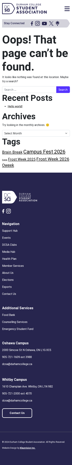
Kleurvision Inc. (27, 448)
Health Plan (9, 258)
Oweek (8, 165)
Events (4, 160)
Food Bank (8, 315)
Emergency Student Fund (17, 329)
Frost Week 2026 (52, 159)
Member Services (13, 265)
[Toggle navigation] (67, 8)
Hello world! (15, 106)
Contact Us (9, 294)
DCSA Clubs (9, 244)
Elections (8, 280)
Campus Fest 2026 (44, 152)
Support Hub (10, 230)
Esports (7, 287)
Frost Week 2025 (22, 159)
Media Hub (8, 251)
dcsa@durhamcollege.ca (17, 364)
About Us (7, 273)
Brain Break (12, 152)
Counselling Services (14, 322)
